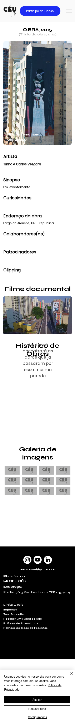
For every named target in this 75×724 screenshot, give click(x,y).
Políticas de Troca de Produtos (25, 627)
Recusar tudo (37, 709)
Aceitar (37, 699)
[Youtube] (38, 560)
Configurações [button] (37, 717)
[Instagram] (27, 560)
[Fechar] (69, 676)
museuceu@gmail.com (37, 569)
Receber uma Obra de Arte (22, 618)
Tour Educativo (14, 614)
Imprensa (10, 609)
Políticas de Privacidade (20, 623)
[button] (64, 329)
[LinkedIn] (48, 560)
